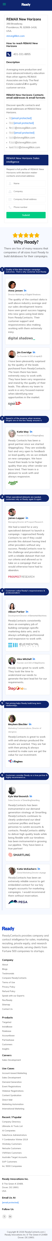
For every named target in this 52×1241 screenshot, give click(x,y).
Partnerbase (8, 1040)
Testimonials (8, 973)
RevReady (7, 1000)
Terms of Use (8, 982)
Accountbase (8, 1035)
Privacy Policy (8, 987)
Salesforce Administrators (14, 1135)
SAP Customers (9, 1161)
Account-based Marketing (14, 1073)
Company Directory (11, 1121)
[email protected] (22, 118)
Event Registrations (11, 1086)
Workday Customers (12, 1144)
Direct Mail (7, 1099)
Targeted (6, 1022)
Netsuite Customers (11, 1148)
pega (43, 873)
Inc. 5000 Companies (12, 1166)
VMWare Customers (12, 1152)
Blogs (4, 969)
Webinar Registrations (13, 1091)
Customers (7, 1044)
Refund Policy (8, 991)
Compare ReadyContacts (14, 978)
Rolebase (6, 1031)
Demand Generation (12, 1082)
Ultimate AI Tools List (12, 1126)
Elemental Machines (38, 616)
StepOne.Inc (39, 663)
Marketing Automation (13, 1104)
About (5, 964)
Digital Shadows (34, 294)
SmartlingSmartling (31, 800)
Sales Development (11, 1060)
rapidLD (38, 356)
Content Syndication (11, 1095)
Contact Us (7, 1009)
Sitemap (6, 1004)
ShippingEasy (38, 435)
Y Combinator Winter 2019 (15, 1139)
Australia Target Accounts (14, 1157)
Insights (5, 1049)
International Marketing (13, 1108)
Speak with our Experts (13, 995)
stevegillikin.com (15, 35)
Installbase (7, 1026)
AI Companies (8, 1130)
